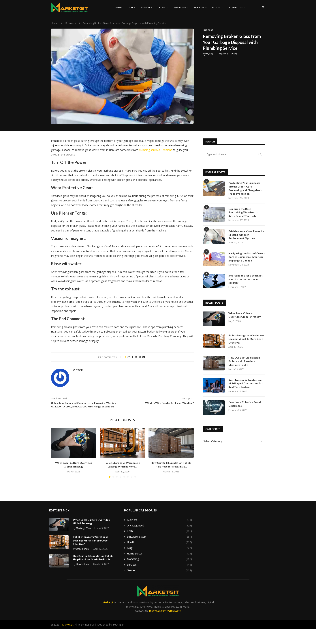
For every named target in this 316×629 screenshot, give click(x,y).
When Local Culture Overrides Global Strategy (244, 315)
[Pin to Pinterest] (140, 357)
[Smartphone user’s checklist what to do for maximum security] (214, 281)
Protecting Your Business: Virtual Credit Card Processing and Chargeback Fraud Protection (245, 188)
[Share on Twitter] (136, 357)
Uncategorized (159, 525)
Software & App (159, 536)
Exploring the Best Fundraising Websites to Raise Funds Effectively (243, 212)
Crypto (162, 7)
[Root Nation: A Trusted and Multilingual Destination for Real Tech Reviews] (214, 385)
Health (159, 542)
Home (119, 7)
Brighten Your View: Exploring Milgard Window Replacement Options (246, 234)
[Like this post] (128, 357)
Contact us (235, 7)
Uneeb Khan (82, 548)
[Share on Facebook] (132, 357)
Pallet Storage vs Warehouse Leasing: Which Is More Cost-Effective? (246, 339)
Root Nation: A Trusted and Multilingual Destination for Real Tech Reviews (245, 383)
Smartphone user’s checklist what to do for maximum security (245, 279)
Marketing (180, 7)
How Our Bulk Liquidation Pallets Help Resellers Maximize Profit (244, 361)
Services (159, 564)
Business (145, 7)
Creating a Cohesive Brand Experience (244, 403)
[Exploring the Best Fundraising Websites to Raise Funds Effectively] (214, 214)
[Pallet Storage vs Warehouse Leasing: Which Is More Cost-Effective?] (122, 443)
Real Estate (200, 7)
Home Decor (159, 553)
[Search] (263, 7)
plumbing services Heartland (155, 150)
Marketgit (108, 602)
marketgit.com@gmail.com (165, 610)
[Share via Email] (143, 357)
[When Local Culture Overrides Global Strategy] (73, 443)
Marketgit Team (84, 528)
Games (159, 570)
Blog (159, 548)
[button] (56, 453)
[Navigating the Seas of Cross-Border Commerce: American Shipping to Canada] (214, 259)
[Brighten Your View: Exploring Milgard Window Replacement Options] (214, 236)
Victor (209, 54)
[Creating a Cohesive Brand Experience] (214, 407)
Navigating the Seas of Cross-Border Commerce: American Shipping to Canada (246, 257)
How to (216, 7)
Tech (130, 7)
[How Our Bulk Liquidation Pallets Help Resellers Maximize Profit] (171, 443)
